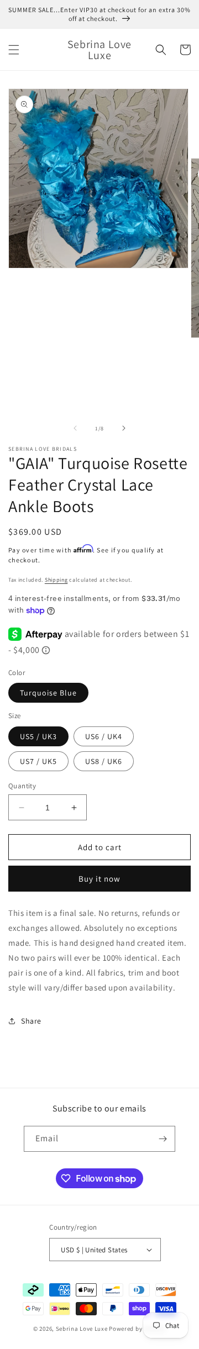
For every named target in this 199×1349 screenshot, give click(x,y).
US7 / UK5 (38, 761)
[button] (14, 50)
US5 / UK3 (38, 736)
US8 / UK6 (103, 761)
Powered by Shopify (137, 1328)
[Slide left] (75, 428)
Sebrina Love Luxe (82, 1328)
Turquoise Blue (48, 693)
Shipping (56, 579)
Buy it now (99, 878)
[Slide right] (124, 428)
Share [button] (31, 1021)
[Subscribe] (162, 1139)
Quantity (22, 786)
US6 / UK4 (103, 736)
